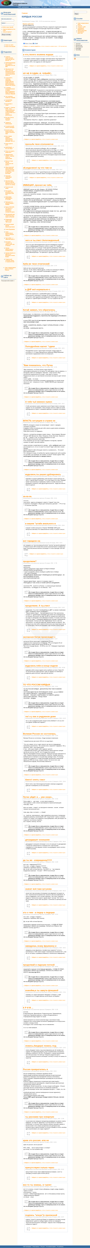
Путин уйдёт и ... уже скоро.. (38, 797)
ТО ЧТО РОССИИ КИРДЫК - (37, 684)
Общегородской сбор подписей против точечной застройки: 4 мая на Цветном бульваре (9, 170)
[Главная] (6, 5)
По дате (44, 7)
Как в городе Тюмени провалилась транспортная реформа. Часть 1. (10, 139)
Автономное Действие (81, 32)
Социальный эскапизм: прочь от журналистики (9, 260)
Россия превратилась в (35, 1069)
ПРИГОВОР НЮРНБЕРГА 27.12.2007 (8, 198)
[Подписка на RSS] (75, 59)
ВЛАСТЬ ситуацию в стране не (39, 420)
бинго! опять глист (35, 779)
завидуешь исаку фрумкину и (40, 946)
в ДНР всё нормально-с (37, 289)
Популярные (35, 7)
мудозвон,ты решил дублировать (43, 474)
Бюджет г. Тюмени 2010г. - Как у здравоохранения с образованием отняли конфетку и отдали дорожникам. (10, 111)
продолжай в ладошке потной (39, 965)
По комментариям (55, 7)
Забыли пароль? (7, 32)
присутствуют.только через (39, 1167)
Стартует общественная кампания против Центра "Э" (9, 58)
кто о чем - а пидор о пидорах (39, 912)
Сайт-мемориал (23, 7)
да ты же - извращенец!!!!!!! (37, 860)
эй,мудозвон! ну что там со (37, 168)
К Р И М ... (28, 1007)
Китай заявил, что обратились (39, 310)
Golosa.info (18, 1)
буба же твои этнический (36, 264)
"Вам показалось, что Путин (38, 365)
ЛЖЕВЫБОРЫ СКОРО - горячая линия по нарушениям (9, 156)
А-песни (80, 25)
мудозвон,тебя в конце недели (41, 666)
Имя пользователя (6, 18)
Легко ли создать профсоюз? (9, 151)
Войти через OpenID (8, 27)
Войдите (26, 46)
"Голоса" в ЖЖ (82, 27)
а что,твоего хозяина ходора (38, 54)
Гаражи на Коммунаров (8, 123)
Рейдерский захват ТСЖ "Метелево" (8, 221)
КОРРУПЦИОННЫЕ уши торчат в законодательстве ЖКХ (10, 64)
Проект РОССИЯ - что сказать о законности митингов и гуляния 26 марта (10, 209)
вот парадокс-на (31, 541)
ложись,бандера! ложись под (40, 1046)
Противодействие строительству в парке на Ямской (10, 216)
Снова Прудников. (10, 229)
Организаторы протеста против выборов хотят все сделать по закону (10, 182)
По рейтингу (68, 7)
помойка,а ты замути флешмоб (41, 990)
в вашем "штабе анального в (40, 523)
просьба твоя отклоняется (39, 144)
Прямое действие (28, 24)
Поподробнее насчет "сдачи (40, 346)
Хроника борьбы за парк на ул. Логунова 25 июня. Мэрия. (10, 254)
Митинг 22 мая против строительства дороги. (9, 162)
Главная (25, 13)
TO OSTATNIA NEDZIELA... (8, 101)
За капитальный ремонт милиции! (9, 127)
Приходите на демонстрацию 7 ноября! (9, 203)
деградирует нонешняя (37, 839)
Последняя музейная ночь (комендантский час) (9, 192)
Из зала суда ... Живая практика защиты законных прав (10, 131)
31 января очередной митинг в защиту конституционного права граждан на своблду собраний (10, 90)
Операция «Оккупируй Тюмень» (8, 177)
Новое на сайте (9, 45)
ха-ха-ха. (27, 496)
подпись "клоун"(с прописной (41, 1215)
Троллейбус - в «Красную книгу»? (10, 238)
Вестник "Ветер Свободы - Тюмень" (9, 119)
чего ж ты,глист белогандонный (42, 240)
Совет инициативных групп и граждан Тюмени (9, 233)
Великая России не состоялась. (39, 734)
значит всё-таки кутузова (38, 889)
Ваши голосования (10, 46)
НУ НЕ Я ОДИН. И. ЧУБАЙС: (37, 73)
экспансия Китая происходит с (39, 637)
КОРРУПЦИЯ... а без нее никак (9, 148)
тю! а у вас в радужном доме (40, 716)
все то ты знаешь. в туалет (37, 1185)
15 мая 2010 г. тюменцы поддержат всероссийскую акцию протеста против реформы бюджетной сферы (10, 81)
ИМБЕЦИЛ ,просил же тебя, (37, 185)
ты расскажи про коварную (39, 1117)
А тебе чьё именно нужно (38, 402)
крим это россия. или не (36, 1140)
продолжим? (30, 561)
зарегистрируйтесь (35, 46)
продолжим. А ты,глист (37, 605)
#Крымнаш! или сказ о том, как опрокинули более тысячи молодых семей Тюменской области (10, 72)
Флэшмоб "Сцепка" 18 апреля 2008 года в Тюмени (10, 243)
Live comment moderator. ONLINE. (10, 97)
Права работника (82, 30)
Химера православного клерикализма (9, 249)
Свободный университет (81, 29)
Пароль (3, 23)
